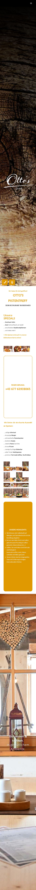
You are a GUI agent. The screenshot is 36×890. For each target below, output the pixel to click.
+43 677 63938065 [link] (18, 389)
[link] (18, 384)
